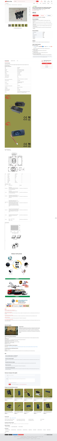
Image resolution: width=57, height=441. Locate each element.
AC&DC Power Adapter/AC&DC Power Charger (9, 419)
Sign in (51, 1)
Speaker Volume (48, 429)
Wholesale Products (28, 436)
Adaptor (30, 346)
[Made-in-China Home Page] (8, 1)
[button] (35, 1)
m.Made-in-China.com (30, 437)
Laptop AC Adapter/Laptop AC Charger (9, 420)
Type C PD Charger (42, 419)
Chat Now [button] (49, 15)
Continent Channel (36, 436)
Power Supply (18, 346)
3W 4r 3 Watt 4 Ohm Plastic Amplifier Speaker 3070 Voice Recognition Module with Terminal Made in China (9, 412)
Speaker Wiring (30, 429)
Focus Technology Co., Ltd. (23, 438)
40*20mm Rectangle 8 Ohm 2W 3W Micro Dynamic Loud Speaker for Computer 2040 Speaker (18, 412)
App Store (6, 434)
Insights (42, 436)
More (5, 432)
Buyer (37, 3)
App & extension (44, 3)
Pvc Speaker (44, 429)
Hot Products (15, 436)
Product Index (40, 436)
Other (41, 420)
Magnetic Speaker (20, 4)
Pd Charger (36, 346)
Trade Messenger (15, 434)
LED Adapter (15, 346)
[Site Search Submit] (37, 1)
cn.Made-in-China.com (35, 437)
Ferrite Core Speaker (21, 426)
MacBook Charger (33, 346)
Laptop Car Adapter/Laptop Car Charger (21, 420)
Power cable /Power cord (31, 420)
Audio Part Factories (19, 429)
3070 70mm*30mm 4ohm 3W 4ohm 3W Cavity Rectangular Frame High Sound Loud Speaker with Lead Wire (48, 399)
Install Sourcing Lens (21, 434)
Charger (21, 346)
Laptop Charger (27, 346)
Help (40, 3)
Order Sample (43, 17)
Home (5, 4)
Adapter (9, 346)
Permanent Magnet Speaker (14, 426)
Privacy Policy (38, 438)
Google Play (10, 434)
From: (7, 375)
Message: (7, 378)
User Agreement (32, 438)
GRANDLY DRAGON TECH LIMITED (37, 9)
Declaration (35, 438)
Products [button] (15, 1)
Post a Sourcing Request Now (23, 384)
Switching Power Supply (30, 419)
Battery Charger (23, 346)
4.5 (44, 61)
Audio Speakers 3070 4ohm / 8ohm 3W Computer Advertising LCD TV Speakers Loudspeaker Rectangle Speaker (18, 399)
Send (9, 384)
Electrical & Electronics (9, 4)
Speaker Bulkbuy (7, 431)
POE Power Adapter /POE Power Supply (21, 419)
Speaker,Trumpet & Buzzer (14, 4)
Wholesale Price (32, 436)
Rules (51, 3)
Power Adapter (12, 346)
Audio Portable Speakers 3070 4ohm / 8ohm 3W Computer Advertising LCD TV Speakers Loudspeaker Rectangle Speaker (9, 399)
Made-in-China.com (25, 437)
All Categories (7, 3)
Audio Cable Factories (25, 429)
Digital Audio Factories (7, 429)
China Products (18, 436)
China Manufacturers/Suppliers (23, 436)
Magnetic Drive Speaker (7, 426)
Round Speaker (34, 429)
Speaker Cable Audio (40, 429)
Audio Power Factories (13, 429)
